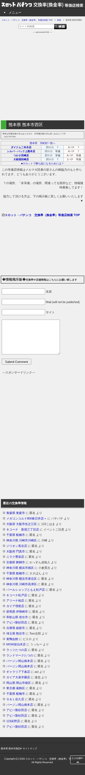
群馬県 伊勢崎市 (17, 611)
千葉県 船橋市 (15, 534)
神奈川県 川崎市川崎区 (21, 540)
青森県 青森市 (15, 513)
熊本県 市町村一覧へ (42, 143)
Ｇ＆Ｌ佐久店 (15, 699)
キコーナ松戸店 (16, 595)
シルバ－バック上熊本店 (21, 151)
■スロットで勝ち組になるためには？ (42, 163)
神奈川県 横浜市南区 (20, 567)
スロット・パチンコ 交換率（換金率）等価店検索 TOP (42, 215)
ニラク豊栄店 (15, 556)
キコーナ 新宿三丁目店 (22, 529)
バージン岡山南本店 (19, 661)
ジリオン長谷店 (16, 546)
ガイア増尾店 (15, 606)
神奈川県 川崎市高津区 (21, 584)
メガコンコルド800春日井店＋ (26, 518)
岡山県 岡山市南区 (18, 682)
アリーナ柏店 (15, 600)
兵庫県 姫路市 (15, 628)
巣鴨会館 (12, 639)
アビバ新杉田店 (16, 622)
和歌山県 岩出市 (17, 617)
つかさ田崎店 (21, 155)
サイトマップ (30, 748)
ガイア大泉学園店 (18, 677)
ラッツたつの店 (16, 649)
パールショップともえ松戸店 (25, 589)
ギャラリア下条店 (18, 671)
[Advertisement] (42, 76)
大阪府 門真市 (15, 551)
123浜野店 (13, 721)
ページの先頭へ (78, 758)
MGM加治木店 (16, 644)
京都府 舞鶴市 (15, 562)
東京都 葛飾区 (15, 688)
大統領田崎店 (21, 159)
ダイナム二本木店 (21, 147)
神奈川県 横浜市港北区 (21, 578)
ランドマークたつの (19, 655)
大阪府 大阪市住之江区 (21, 524)
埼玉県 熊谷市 (15, 633)
